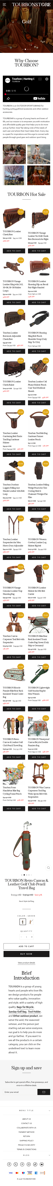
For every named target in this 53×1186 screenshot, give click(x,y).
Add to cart (14, 251)
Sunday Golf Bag (17, 1011)
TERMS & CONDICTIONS (26, 1149)
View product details (26, 962)
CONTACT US (26, 1123)
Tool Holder (34, 1011)
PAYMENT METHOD (26, 1132)
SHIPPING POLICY (26, 1140)
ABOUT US (26, 1119)
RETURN (26, 1136)
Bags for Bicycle (25, 1007)
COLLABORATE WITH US (26, 1128)
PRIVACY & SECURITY (26, 1145)
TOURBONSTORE (31, 4)
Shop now (26, 31)
